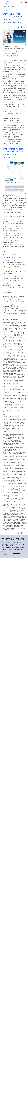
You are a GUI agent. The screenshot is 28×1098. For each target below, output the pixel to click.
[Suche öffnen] (21, 2)
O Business (5, 542)
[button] (18, 27)
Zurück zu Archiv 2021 (8, 6)
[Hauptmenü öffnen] (2, 2)
